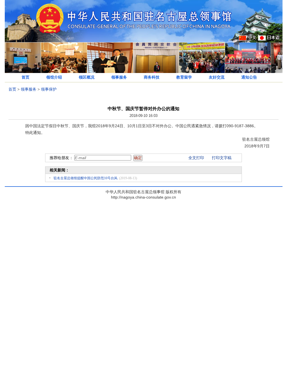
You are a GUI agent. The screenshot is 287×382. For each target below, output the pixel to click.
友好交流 (216, 77)
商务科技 (151, 77)
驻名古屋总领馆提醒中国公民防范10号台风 (85, 178)
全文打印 (196, 158)
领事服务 (119, 77)
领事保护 (49, 89)
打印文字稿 (222, 158)
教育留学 (184, 77)
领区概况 (86, 77)
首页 (25, 77)
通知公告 (249, 77)
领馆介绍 (54, 77)
